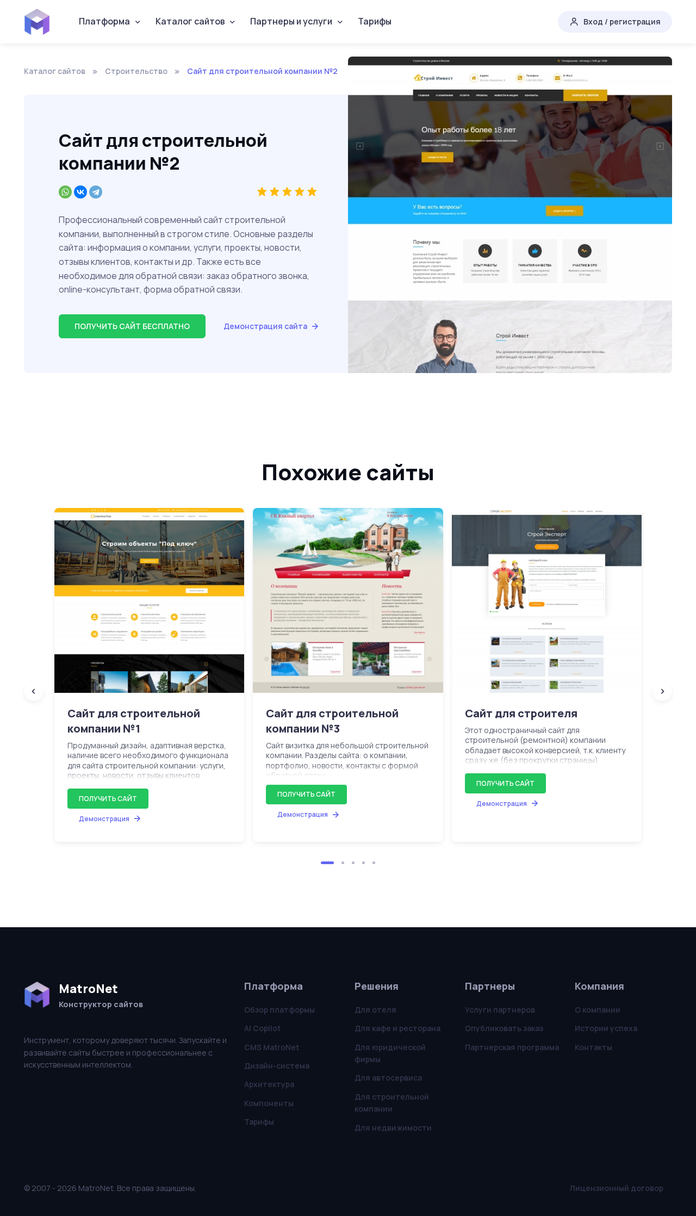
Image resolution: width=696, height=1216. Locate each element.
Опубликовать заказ (504, 1028)
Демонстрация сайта (265, 326)
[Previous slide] (34, 691)
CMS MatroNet (271, 1047)
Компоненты (269, 1103)
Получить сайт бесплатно (132, 326)
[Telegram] (95, 191)
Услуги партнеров (500, 1009)
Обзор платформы (279, 1009)
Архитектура (269, 1084)
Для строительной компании (392, 1102)
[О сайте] (149, 600)
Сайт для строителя (521, 713)
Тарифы (374, 21)
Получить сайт (108, 798)
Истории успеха (606, 1028)
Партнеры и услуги (291, 21)
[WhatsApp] (65, 191)
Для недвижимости (393, 1127)
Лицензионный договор (616, 1188)
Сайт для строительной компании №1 (133, 721)
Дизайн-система (276, 1065)
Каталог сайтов (190, 21)
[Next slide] (662, 691)
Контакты (593, 1047)
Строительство (136, 71)
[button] (327, 862)
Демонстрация (104, 818)
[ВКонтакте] (80, 191)
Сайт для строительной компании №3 (332, 721)
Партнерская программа (512, 1047)
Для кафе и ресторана (397, 1028)
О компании (597, 1009)
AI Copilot (262, 1028)
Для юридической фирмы (390, 1053)
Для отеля (375, 1009)
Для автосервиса (388, 1077)
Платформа (104, 21)
